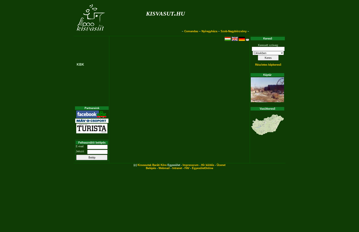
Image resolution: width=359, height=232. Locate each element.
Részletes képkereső (268, 64)
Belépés (151, 168)
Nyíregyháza (209, 31)
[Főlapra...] (91, 33)
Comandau (191, 31)
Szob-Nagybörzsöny (234, 31)
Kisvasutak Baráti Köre (152, 165)
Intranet (177, 168)
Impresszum (191, 165)
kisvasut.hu (165, 12)
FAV (186, 168)
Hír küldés (207, 165)
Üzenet (221, 165)
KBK (80, 64)
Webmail (164, 168)
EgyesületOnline (202, 168)
